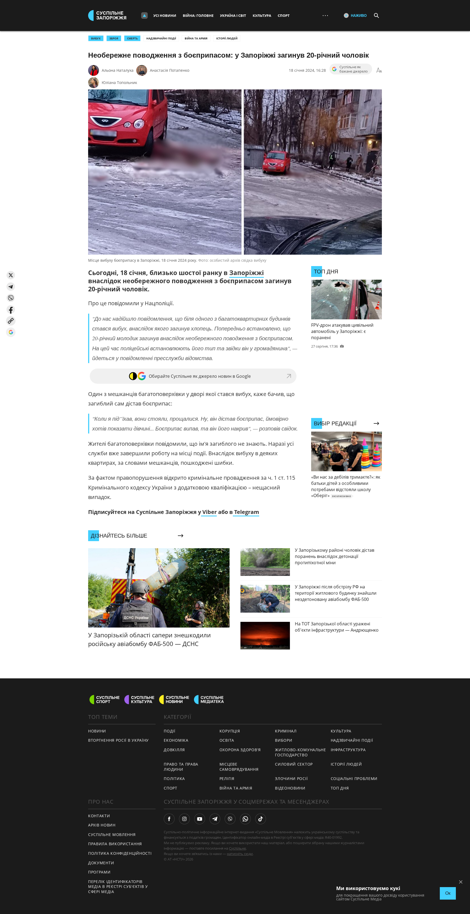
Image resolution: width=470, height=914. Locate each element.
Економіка (176, 740)
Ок (447, 893)
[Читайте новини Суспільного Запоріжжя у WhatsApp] (245, 818)
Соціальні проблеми (354, 778)
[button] (11, 275)
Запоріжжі (246, 272)
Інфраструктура (348, 749)
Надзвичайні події (161, 38)
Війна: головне (198, 15)
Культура (262, 15)
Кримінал (286, 731)
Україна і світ (233, 15)
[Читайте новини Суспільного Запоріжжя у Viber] (230, 818)
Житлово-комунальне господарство (300, 752)
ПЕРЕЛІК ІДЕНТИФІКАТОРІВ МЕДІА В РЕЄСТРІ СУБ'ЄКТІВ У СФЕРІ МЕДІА (118, 886)
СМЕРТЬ (132, 38)
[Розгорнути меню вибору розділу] (144, 15)
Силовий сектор (294, 764)
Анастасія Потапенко (169, 70)
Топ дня (340, 788)
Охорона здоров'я (240, 749)
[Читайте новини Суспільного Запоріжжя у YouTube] (199, 818)
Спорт (284, 15)
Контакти (99, 815)
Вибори (283, 740)
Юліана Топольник (119, 82)
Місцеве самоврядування (239, 767)
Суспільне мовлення (112, 834)
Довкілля (174, 749)
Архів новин (102, 825)
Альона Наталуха (118, 70)
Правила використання (115, 843)
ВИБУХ (96, 38)
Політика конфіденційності (120, 853)
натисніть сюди (240, 853)
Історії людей (226, 38)
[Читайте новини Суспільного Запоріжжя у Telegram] (214, 818)
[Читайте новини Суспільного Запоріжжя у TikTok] (260, 818)
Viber (209, 512)
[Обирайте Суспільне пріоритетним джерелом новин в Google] (11, 332)
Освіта (226, 740)
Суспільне (237, 848)
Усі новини (164, 15)
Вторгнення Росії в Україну (118, 740)
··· (325, 15)
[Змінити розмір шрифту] (379, 70)
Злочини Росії (291, 778)
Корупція (229, 731)
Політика (174, 778)
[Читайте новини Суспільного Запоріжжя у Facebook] (169, 818)
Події (169, 731)
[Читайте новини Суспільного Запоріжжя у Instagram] (184, 818)
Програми (99, 872)
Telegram (246, 512)
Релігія (226, 778)
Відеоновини (290, 788)
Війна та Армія (196, 38)
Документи (101, 862)
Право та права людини (181, 767)
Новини (97, 731)
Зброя (113, 38)
